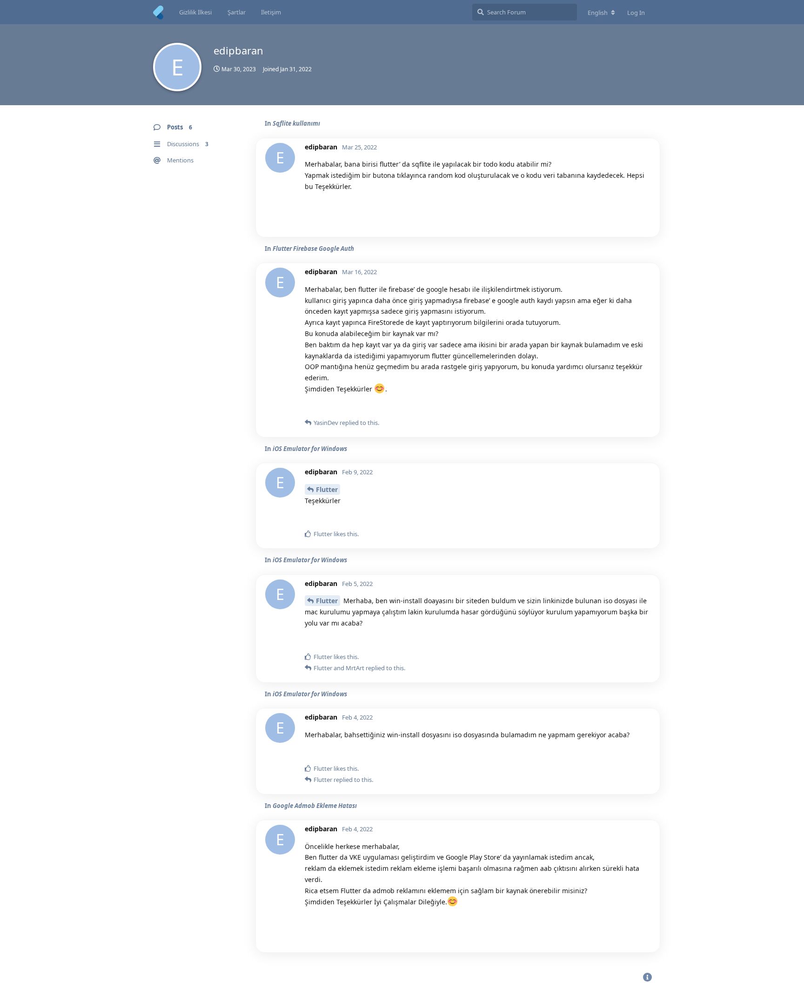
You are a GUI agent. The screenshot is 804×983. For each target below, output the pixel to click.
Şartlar (237, 12)
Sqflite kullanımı (296, 123)
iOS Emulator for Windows (310, 448)
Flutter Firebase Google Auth (313, 248)
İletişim (271, 12)
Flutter (327, 489)
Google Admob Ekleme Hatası (315, 805)
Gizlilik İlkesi (195, 12)
